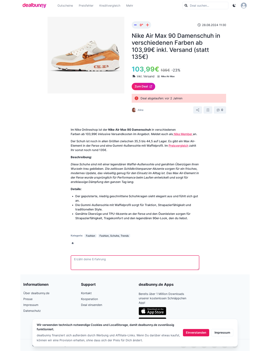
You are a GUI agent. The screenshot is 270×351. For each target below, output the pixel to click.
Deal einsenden (91, 305)
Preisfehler (86, 5)
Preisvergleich (178, 145)
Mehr (129, 5)
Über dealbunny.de (36, 293)
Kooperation (89, 299)
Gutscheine (65, 5)
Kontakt (86, 293)
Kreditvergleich (109, 5)
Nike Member (183, 134)
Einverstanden (196, 332)
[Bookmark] (208, 110)
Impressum (222, 332)
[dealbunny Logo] (36, 5)
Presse (28, 299)
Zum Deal (141, 86)
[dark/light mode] (234, 5)
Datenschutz (32, 311)
